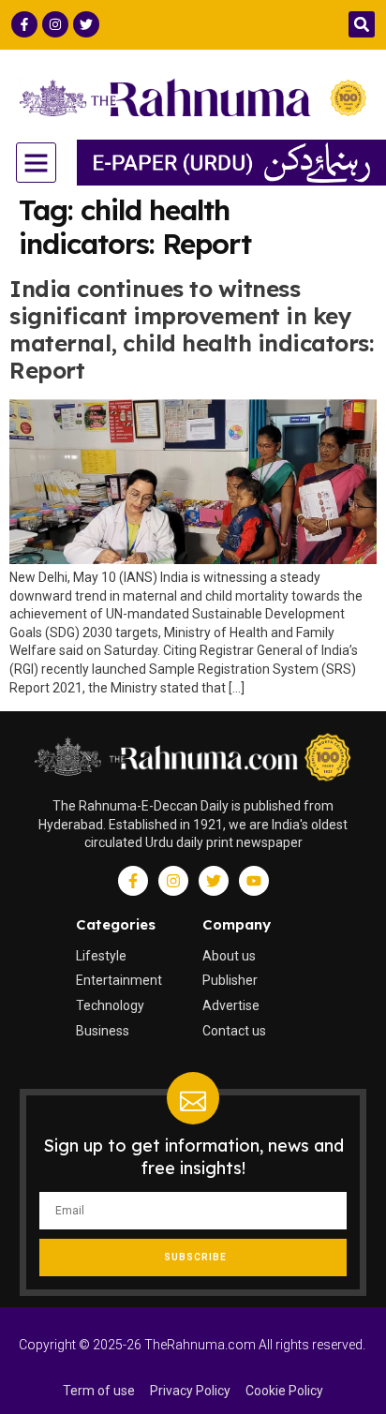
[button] (362, 24)
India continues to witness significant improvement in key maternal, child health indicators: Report (191, 329)
